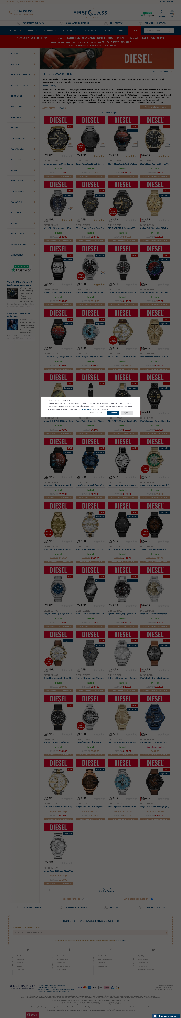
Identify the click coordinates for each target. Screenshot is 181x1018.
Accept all (113, 413)
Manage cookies (96, 413)
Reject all (127, 413)
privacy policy (86, 409)
